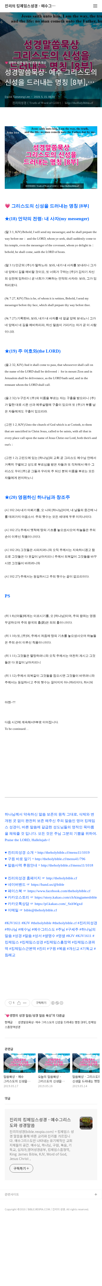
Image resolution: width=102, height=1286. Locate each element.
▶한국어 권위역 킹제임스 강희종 (26, 1217)
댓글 (7, 1098)
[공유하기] (19, 1002)
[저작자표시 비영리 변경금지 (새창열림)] (57, 1003)
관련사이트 (12, 1194)
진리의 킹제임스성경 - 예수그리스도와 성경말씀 (31, 6)
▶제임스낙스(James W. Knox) (25, 1210)
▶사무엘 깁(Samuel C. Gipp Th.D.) (28, 1202)
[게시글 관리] (25, 1002)
